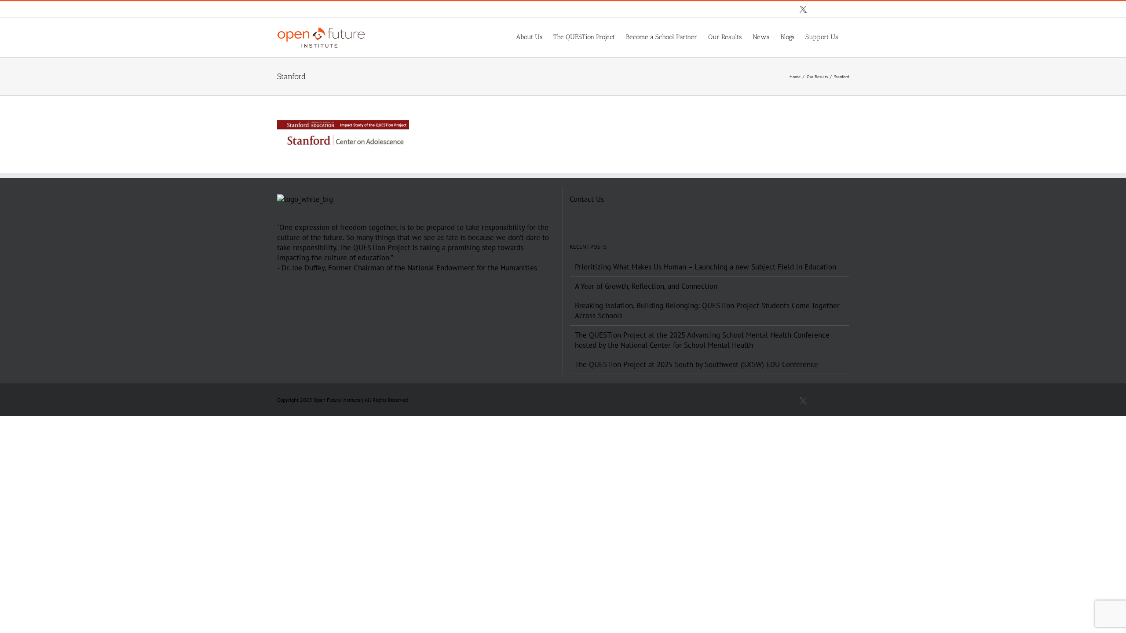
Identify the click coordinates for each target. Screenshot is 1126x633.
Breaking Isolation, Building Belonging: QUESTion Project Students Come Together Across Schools (707, 310)
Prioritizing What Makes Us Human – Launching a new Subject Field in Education (705, 267)
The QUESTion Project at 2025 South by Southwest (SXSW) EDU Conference (696, 364)
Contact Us (587, 199)
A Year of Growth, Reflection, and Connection (646, 286)
